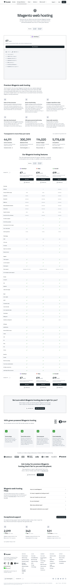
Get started (40, 474)
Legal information (52, 566)
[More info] (13, 54)
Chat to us (28, 182)
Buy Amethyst (35, 46)
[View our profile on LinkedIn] (58, 578)
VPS (23, 568)
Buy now (27, 179)
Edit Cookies (64, 583)
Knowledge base (62, 561)
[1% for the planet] (62, 422)
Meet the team (43, 564)
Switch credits (53, 555)
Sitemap (51, 568)
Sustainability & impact (57, 147)
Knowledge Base (12, 496)
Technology (33, 566)
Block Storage (34, 559)
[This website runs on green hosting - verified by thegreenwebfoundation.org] (7, 567)
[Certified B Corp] (55, 422)
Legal (57, 583)
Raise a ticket (62, 557)
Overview (33, 555)
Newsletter (52, 559)
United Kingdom (9, 578)
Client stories (43, 566)
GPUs (32, 563)
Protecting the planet (43, 558)
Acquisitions (52, 563)
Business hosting (25, 559)
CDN (23, 573)
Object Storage (34, 561)
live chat (6, 498)
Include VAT (5, 172)
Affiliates (52, 561)
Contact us (42, 570)
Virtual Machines (34, 557)
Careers (42, 562)
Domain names (25, 555)
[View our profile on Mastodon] (63, 578)
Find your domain (39, 147)
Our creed (42, 555)
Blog (51, 557)
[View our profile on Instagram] (55, 578)
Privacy (59, 583)
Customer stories (7, 147)
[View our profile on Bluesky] (60, 578)
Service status (62, 555)
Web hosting (24, 557)
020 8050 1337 (30, 408)
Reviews (42, 568)
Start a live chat (41, 408)
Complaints (61, 563)
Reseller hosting (25, 561)
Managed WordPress (24, 564)
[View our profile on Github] (65, 578)
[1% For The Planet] (16, 563)
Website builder (25, 566)
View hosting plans (24, 147)
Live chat (61, 559)
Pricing (32, 565)
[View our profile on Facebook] (53, 578)
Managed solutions (24, 571)
